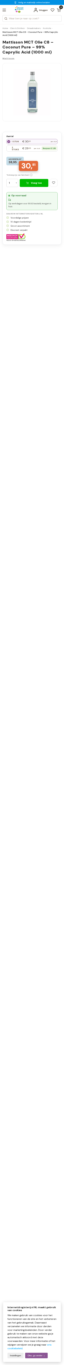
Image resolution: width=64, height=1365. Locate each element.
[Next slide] (55, 96)
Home (5, 28)
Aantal (10, 136)
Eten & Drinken (17, 28)
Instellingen (15, 1355)
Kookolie (47, 28)
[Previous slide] (8, 96)
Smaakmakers (34, 28)
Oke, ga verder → (36, 1355)
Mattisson (8, 58)
